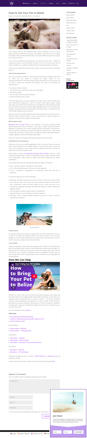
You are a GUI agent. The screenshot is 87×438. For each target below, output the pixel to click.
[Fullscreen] (78, 87)
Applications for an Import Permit (19, 124)
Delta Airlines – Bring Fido (17, 350)
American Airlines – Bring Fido (18, 328)
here (53, 361)
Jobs (67, 25)
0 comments (36, 16)
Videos (64, 3)
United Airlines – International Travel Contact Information (25, 342)
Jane (11, 16)
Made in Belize (70, 28)
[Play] (68, 87)
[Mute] (76, 87)
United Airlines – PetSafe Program (19, 340)
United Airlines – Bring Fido (17, 338)
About (35, 3)
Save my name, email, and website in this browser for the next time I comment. (32, 412)
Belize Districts (70, 15)
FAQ (57, 3)
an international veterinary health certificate (36, 153)
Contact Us (71, 3)
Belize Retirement (27, 16)
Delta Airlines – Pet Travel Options (19, 352)
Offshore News (70, 30)
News (51, 3)
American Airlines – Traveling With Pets (20, 331)
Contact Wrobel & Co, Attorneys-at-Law (45, 356)
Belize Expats (70, 17)
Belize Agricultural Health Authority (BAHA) (21, 317)
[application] (72, 85)
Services (43, 3)
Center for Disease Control (17, 321)
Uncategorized (70, 33)
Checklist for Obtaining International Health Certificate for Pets (27, 319)
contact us (28, 310)
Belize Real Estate (71, 20)
